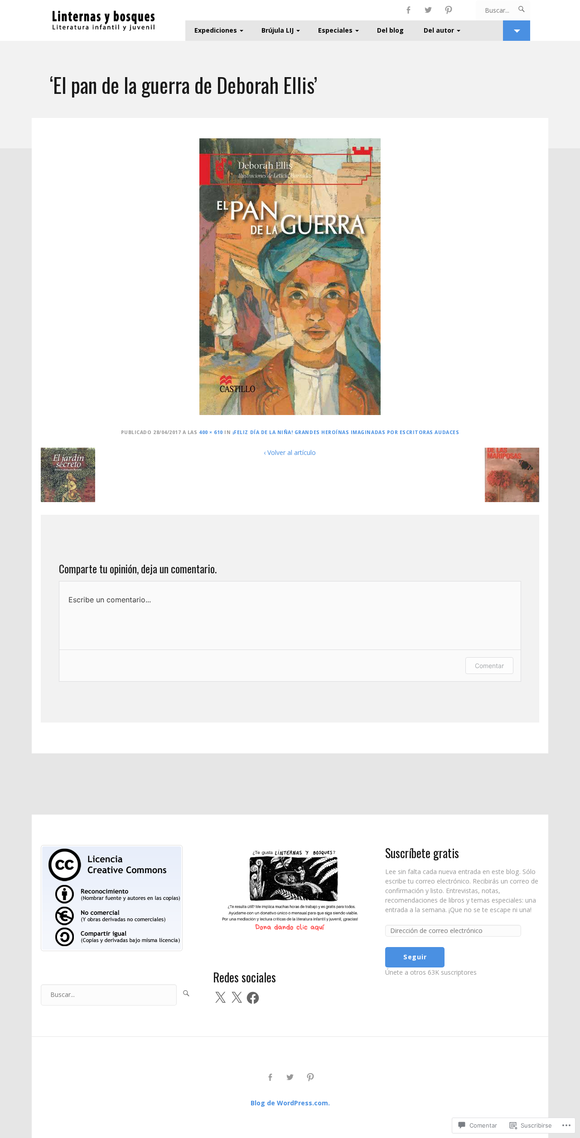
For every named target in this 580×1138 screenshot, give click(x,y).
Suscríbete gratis (422, 853)
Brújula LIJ (277, 30)
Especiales (335, 30)
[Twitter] (428, 10)
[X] (220, 998)
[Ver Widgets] (516, 30)
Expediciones (215, 30)
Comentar (489, 665)
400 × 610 (211, 432)
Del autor (439, 30)
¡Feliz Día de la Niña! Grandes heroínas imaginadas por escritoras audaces (345, 432)
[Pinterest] (449, 10)
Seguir (414, 956)
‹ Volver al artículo (290, 452)
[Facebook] (253, 998)
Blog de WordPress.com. (290, 1103)
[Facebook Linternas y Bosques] (408, 10)
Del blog (390, 30)
